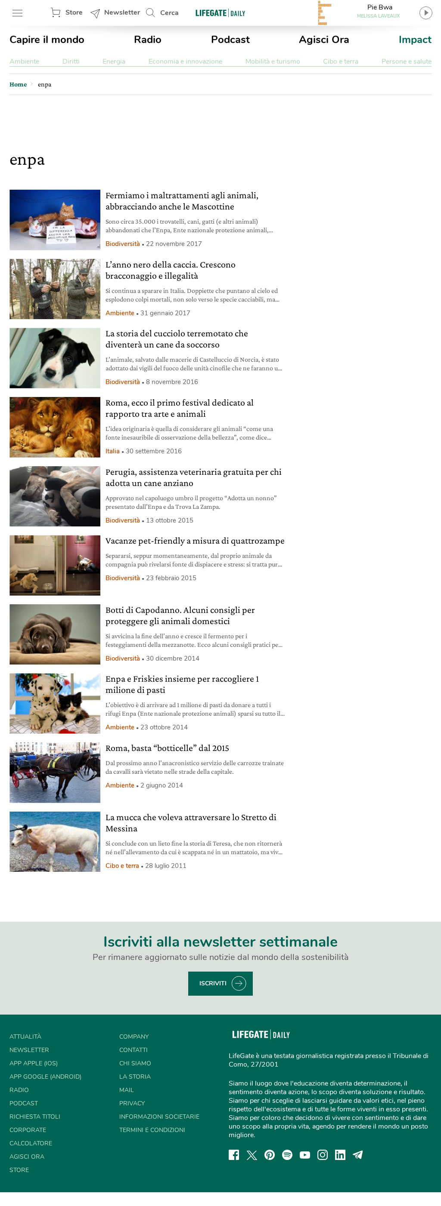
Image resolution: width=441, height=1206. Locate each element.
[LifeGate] (220, 12)
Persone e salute (407, 61)
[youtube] (305, 1155)
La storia (135, 1077)
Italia (113, 451)
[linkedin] (340, 1155)
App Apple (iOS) (33, 1063)
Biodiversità (123, 244)
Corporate (27, 1130)
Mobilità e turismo (272, 61)
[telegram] (358, 1155)
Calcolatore (30, 1143)
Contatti (133, 1050)
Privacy (132, 1103)
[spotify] (287, 1155)
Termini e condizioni (152, 1130)
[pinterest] (269, 1155)
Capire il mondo (46, 39)
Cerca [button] (169, 13)
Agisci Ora (324, 39)
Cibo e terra (340, 61)
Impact (415, 39)
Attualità (25, 1037)
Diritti (71, 61)
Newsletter (122, 12)
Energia (113, 61)
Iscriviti (213, 983)
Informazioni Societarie (159, 1117)
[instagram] (322, 1155)
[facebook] (234, 1155)
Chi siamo (135, 1063)
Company (134, 1037)
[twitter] (252, 1155)
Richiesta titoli (34, 1117)
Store (74, 12)
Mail (126, 1090)
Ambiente (24, 61)
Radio (147, 39)
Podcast (230, 39)
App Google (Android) (45, 1077)
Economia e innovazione (185, 61)
